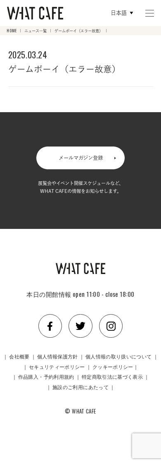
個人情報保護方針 (57, 356)
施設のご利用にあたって (80, 387)
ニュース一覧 (35, 31)
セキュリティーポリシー (57, 366)
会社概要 (19, 356)
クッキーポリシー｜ (115, 366)
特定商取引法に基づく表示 (112, 376)
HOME (12, 31)
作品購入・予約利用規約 (46, 376)
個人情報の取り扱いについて (118, 356)
